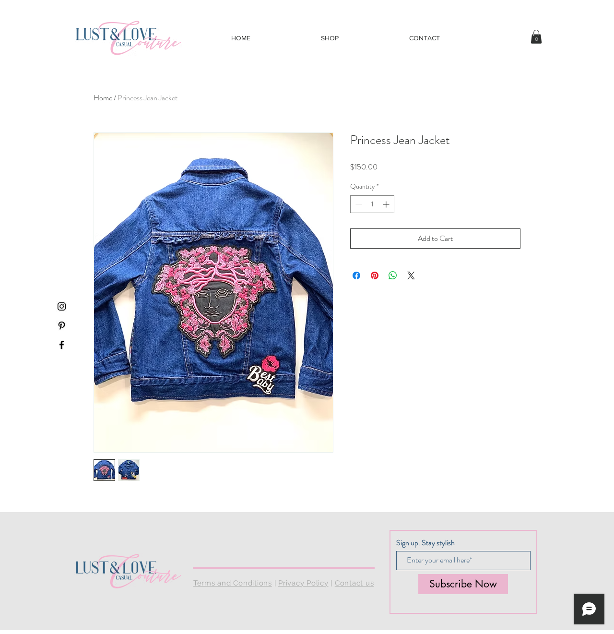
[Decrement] (358, 204)
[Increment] (387, 204)
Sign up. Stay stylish (425, 543)
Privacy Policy (303, 583)
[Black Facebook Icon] (61, 344)
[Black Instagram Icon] (61, 306)
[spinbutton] (372, 204)
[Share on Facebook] (356, 275)
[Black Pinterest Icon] (61, 325)
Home (103, 97)
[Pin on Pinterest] (374, 275)
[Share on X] (411, 275)
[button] (536, 37)
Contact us (354, 583)
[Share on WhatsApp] (393, 275)
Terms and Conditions (232, 583)
